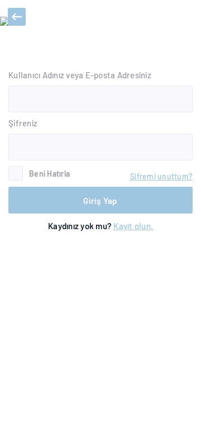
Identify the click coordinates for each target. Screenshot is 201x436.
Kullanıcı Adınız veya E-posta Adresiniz (79, 75)
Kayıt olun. (133, 226)
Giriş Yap (100, 201)
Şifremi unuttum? (161, 176)
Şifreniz (22, 123)
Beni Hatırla (49, 173)
